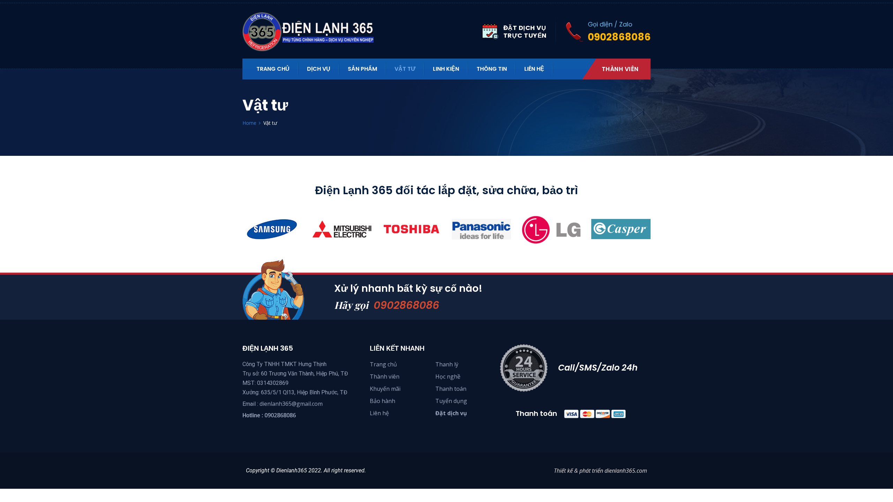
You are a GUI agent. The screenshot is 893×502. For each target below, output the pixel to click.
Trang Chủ (273, 69)
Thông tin (491, 69)
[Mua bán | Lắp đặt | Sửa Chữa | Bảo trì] (312, 31)
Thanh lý (446, 364)
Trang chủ (383, 364)
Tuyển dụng (451, 401)
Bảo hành (382, 401)
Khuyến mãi (385, 389)
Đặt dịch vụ (451, 413)
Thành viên (620, 69)
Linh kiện (446, 69)
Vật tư (405, 69)
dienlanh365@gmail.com (291, 404)
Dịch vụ (318, 69)
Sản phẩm (362, 69)
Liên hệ (534, 69)
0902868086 (406, 305)
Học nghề (447, 376)
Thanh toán (450, 389)
